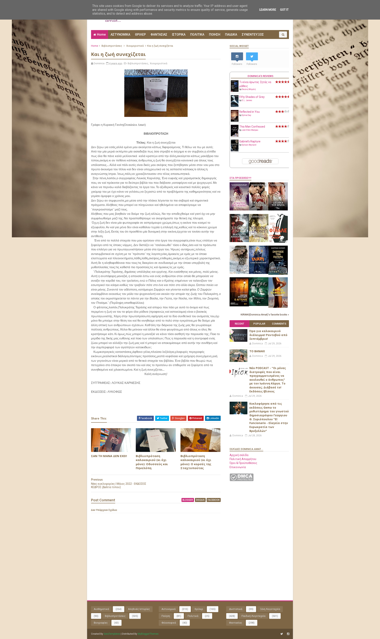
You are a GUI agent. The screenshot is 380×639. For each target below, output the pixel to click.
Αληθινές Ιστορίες (139, 609)
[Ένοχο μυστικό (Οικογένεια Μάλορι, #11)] (258, 241)
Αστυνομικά (169, 609)
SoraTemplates (112, 633)
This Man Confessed (252, 126)
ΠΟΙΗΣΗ (214, 34)
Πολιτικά (193, 615)
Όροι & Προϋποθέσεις (243, 463)
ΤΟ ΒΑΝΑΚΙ (257, 351)
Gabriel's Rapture (249, 141)
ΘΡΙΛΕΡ (140, 34)
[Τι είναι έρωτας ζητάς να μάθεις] (234, 90)
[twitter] (281, 634)
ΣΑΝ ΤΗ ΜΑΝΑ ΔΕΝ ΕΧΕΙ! (109, 456)
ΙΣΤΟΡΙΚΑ (178, 34)
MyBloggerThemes (148, 633)
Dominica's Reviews (260, 76)
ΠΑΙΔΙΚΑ (231, 34)
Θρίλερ (199, 609)
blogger (187, 500)
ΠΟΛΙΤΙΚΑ (197, 34)
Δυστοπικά (235, 609)
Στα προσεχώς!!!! (240, 177)
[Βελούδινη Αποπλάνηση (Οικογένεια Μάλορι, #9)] (239, 241)
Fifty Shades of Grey (252, 96)
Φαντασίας (235, 622)
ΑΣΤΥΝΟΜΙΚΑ (120, 34)
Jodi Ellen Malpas (250, 130)
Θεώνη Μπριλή (249, 89)
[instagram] (288, 634)
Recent (239, 323)
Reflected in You (249, 111)
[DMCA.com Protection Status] (242, 480)
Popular (259, 323)
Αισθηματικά (101, 609)
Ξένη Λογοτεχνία (270, 609)
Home (101, 34)
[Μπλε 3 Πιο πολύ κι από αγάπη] (258, 305)
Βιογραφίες (101, 622)
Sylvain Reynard (249, 145)
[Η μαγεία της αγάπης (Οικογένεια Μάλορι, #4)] (239, 209)
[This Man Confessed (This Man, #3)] (234, 135)
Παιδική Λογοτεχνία (253, 615)
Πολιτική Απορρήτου (243, 459)
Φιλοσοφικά (169, 622)
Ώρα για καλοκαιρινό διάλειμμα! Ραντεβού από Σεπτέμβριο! (268, 335)
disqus (200, 500)
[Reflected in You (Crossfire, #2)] (234, 120)
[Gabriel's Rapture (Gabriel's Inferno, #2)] (234, 150)
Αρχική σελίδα (239, 455)
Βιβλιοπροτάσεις (112, 45)
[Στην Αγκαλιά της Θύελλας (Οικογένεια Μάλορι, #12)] (239, 273)
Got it (284, 9)
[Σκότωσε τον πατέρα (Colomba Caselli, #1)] (278, 273)
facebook (214, 500)
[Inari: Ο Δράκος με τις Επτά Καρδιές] (258, 273)
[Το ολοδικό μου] (278, 306)
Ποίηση (166, 615)
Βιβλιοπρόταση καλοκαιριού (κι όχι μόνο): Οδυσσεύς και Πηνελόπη (152, 462)
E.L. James (247, 100)
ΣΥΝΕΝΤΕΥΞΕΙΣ (253, 34)
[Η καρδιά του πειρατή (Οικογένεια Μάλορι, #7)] (258, 209)
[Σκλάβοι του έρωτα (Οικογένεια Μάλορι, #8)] (278, 209)
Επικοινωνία (238, 467)
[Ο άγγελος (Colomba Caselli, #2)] (239, 305)
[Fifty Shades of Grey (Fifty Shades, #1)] (234, 105)
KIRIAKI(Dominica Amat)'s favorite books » (265, 314)
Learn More (267, 9)
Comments (279, 323)
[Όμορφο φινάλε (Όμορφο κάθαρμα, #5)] (278, 241)
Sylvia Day (246, 115)
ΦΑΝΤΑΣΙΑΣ (159, 34)
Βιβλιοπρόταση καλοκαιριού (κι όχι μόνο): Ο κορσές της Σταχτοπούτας (195, 462)
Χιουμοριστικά (135, 45)
